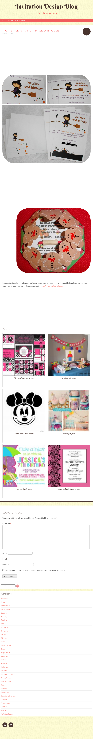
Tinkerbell (4, 707)
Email (4, 559)
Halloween (4, 663)
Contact (10, 21)
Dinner (3, 634)
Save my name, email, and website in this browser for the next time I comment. (35, 570)
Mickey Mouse (6, 678)
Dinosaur (4, 638)
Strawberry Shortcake (8, 696)
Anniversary (5, 598)
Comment (6, 524)
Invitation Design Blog (46, 6)
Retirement (5, 692)
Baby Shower (5, 606)
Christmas (4, 631)
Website (5, 564)
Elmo (3, 649)
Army (3, 602)
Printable (4, 689)
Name (5, 553)
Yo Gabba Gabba (7, 714)
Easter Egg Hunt (6, 645)
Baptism (4, 613)
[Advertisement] (46, 55)
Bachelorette (5, 609)
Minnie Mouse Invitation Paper (51, 286)
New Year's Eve (6, 681)
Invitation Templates (8, 674)
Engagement (5, 652)
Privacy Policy (20, 21)
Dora (3, 642)
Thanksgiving (5, 703)
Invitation (4, 671)
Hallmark (4, 660)
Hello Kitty (4, 667)
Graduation (5, 656)
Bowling (4, 620)
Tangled (4, 699)
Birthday (4, 617)
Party (3, 685)
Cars (2, 624)
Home (3, 21)
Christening (5, 627)
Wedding (4, 710)
